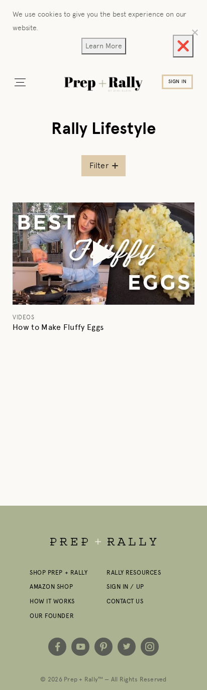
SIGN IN (177, 82)
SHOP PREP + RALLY (59, 572)
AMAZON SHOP (51, 586)
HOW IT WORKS (52, 601)
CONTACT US (125, 601)
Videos (23, 317)
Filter (99, 165)
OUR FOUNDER (52, 615)
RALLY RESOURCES (134, 572)
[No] (194, 32)
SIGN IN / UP (125, 586)
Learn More (103, 46)
